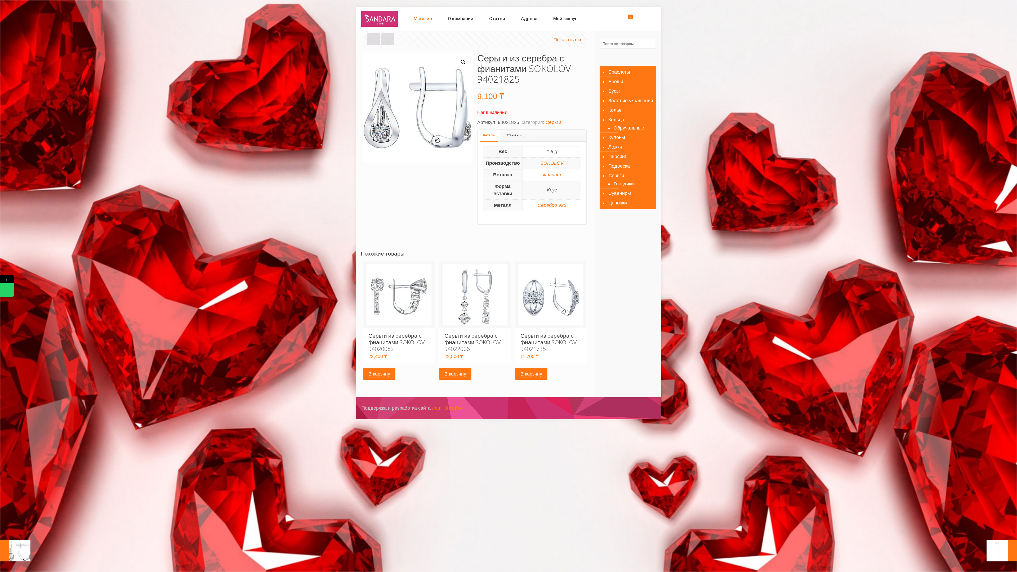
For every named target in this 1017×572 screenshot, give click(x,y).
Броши (615, 81)
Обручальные (629, 128)
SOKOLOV (552, 163)
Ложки (615, 147)
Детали (489, 135)
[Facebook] (626, 408)
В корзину (379, 374)
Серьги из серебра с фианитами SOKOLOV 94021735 (548, 342)
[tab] (489, 135)
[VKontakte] (640, 408)
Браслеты (619, 72)
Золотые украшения (630, 100)
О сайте (453, 408)
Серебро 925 (552, 205)
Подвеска (619, 166)
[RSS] (647, 408)
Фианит (552, 174)
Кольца (616, 119)
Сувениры (619, 193)
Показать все (568, 39)
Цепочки (617, 202)
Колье (615, 110)
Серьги (553, 122)
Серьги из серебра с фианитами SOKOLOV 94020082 (396, 342)
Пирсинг (617, 156)
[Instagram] (633, 408)
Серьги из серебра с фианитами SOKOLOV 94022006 (472, 342)
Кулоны (616, 137)
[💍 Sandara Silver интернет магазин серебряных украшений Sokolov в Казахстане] (379, 18)
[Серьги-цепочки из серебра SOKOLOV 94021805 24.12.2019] (1002, 550)
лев (436, 408)
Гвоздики (624, 183)
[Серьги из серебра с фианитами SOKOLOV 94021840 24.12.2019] (15, 550)
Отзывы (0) (515, 135)
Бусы (614, 91)
